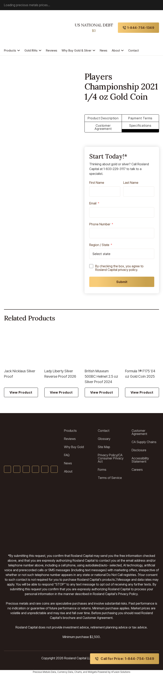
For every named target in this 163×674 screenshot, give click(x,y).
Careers (137, 469)
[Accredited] (129, 509)
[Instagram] (44, 469)
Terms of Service (110, 477)
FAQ (67, 455)
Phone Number (99, 224)
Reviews (51, 50)
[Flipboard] (54, 469)
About (116, 50)
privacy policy (127, 270)
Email (92, 203)
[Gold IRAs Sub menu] (40, 50)
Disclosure (139, 450)
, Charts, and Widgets (85, 671)
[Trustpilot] (15, 509)
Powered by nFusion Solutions (114, 671)
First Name (96, 183)
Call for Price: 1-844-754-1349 (127, 659)
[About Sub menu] (122, 50)
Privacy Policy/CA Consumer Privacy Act (110, 458)
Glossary (104, 438)
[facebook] (7, 469)
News (103, 50)
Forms (102, 469)
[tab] (103, 118)
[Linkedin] (35, 469)
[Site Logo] (31, 435)
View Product (21, 392)
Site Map (104, 446)
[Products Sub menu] (18, 50)
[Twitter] (16, 469)
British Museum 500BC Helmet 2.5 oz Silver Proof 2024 (101, 376)
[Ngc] (114, 534)
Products (10, 50)
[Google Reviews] (76, 509)
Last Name (130, 183)
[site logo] (22, 28)
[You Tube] (26, 469)
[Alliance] (44, 509)
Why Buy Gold (74, 446)
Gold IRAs (31, 50)
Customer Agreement (139, 432)
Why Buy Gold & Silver (76, 50)
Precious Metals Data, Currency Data (53, 671)
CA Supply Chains (144, 441)
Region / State (99, 245)
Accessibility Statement (140, 460)
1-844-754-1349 (140, 28)
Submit (121, 282)
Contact (133, 50)
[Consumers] (67, 534)
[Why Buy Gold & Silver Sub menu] (93, 50)
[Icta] (100, 509)
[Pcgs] (154, 509)
